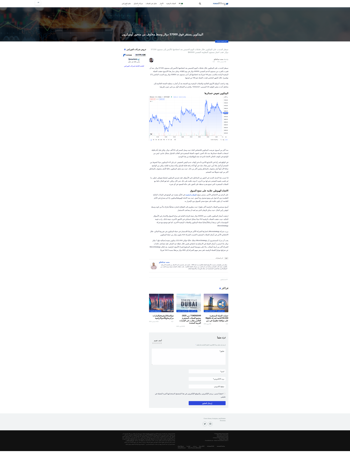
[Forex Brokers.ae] (220, 2)
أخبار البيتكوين (223, 279)
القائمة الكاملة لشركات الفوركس (134, 66)
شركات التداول (138, 3)
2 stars (155, 343)
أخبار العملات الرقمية (221, 41)
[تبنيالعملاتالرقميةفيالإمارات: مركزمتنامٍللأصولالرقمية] (161, 303)
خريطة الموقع (181, 446)
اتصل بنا (188, 446)
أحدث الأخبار (220, 311)
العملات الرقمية (171, 3)
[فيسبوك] (210, 424)
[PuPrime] (127, 55)
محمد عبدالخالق (218, 59)
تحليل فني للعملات (151, 3)
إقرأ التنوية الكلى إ (130, 440)
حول (226, 258)
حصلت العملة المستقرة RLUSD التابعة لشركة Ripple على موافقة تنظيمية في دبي (217, 318)
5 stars (161, 343)
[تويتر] (205, 424)
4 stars (159, 343)
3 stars (157, 343)
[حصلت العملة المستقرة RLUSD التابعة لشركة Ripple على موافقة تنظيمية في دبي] (216, 303)
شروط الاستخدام (181, 447)
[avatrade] (140, 55)
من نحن (194, 446)
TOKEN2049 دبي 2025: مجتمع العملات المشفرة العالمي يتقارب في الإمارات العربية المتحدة (190, 319)
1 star (153, 343)
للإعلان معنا (201, 446)
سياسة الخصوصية (221, 446)
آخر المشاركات (219, 258)
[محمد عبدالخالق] (153, 269)
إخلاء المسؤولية (210, 446)
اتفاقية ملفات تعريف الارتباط (194, 447)
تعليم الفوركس (126, 3)
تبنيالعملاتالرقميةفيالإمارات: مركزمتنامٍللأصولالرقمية (163, 317)
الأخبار (161, 3)
